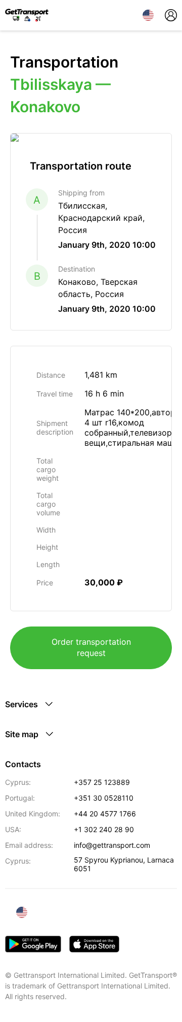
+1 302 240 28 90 (104, 829)
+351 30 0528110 (103, 798)
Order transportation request (91, 647)
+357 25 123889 (102, 782)
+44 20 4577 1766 (105, 813)
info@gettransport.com (112, 845)
